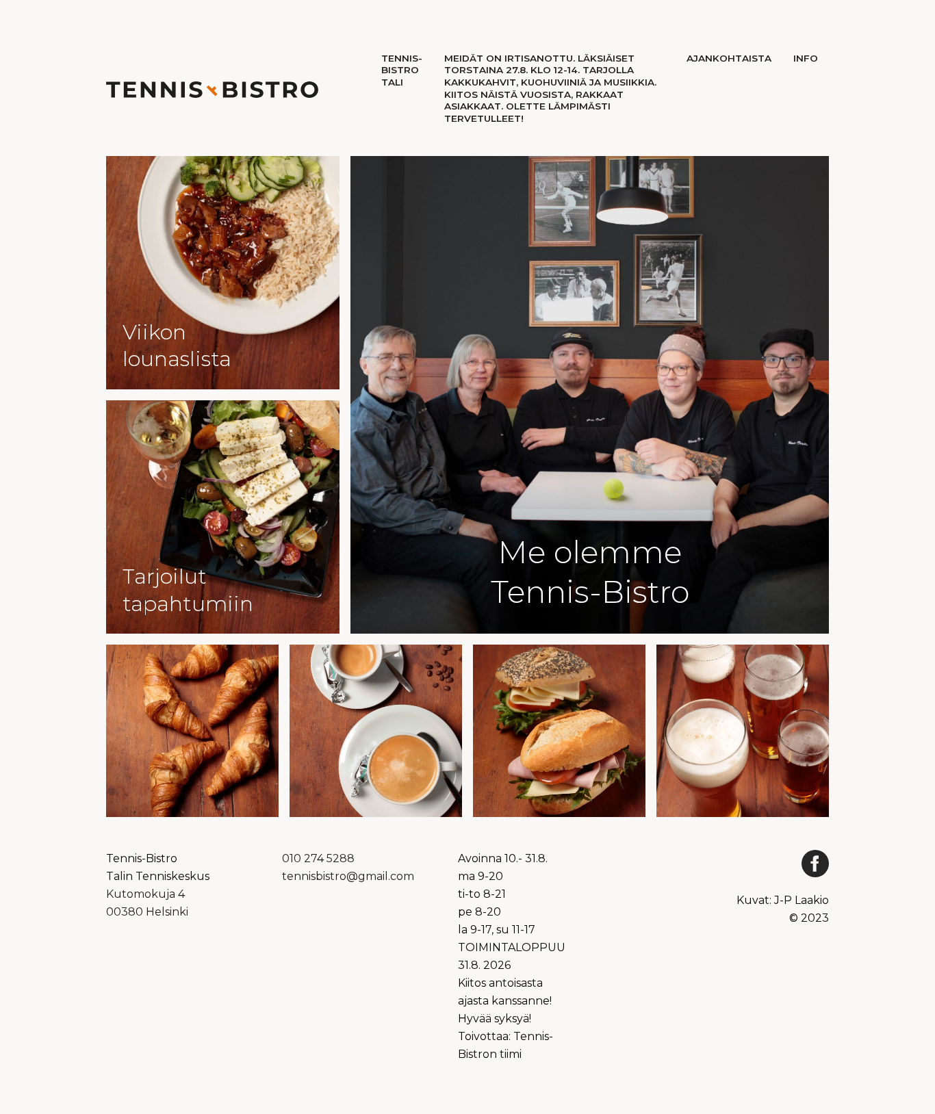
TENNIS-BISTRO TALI (401, 70)
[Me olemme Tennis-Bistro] (589, 624)
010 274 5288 (318, 858)
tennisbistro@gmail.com (348, 876)
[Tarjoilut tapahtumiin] (223, 624)
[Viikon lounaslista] (223, 380)
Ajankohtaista (729, 58)
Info (805, 58)
